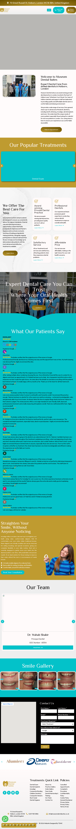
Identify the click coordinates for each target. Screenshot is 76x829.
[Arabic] (4, 825)
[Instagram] (17, 793)
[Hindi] (20, 825)
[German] (14, 825)
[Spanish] (30, 825)
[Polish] (26, 825)
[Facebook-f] (4, 793)
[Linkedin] (13, 793)
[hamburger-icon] (49, 10)
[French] (11, 825)
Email (43, 715)
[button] (1, 165)
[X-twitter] (9, 793)
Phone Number (63, 715)
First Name (45, 708)
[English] (7, 825)
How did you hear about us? (50, 727)
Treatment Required (48, 721)
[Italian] (23, 825)
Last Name (62, 708)
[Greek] (17, 825)
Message (44, 734)
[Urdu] (33, 825)
